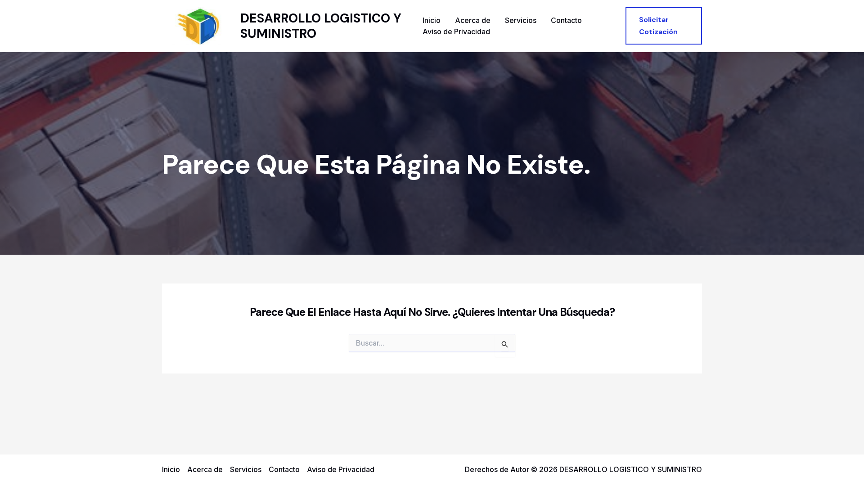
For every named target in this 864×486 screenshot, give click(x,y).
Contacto (566, 20)
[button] (664, 26)
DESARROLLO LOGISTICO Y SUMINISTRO (320, 26)
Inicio (432, 20)
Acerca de (472, 20)
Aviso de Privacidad (456, 31)
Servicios (520, 20)
